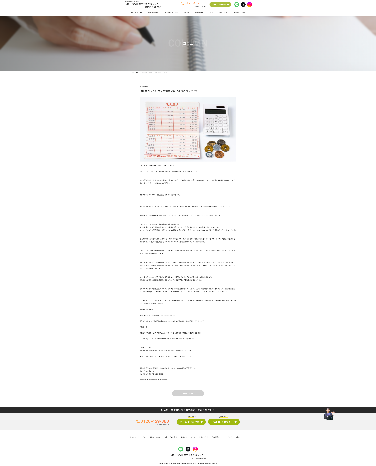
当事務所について (239, 12)
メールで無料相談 (219, 4)
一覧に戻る (188, 393)
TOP (133, 73)
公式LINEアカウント (222, 422)
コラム (211, 12)
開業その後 (199, 12)
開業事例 (186, 12)
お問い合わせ (223, 12)
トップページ (134, 437)
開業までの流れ (153, 12)
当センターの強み (136, 12)
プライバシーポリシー (234, 437)
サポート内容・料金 (171, 12)
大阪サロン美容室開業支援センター (143, 4)
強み (144, 437)
